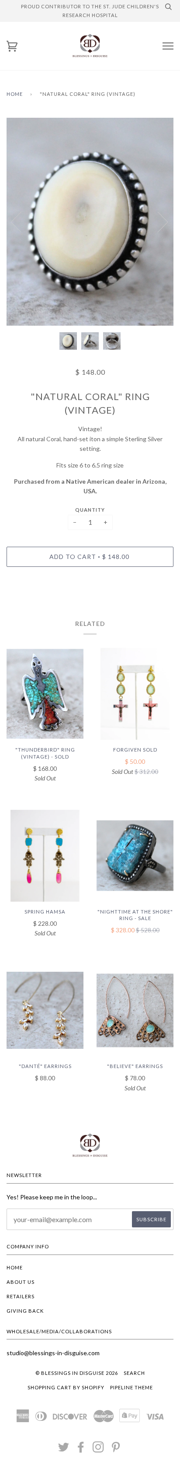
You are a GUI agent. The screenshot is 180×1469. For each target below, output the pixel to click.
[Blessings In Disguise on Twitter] (63, 1449)
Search (134, 1373)
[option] (90, 222)
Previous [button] (21, 221)
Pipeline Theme (131, 1387)
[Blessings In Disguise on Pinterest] (116, 1449)
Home (15, 94)
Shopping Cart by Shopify (66, 1387)
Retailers (21, 1296)
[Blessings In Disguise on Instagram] (98, 1449)
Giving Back (25, 1311)
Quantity (90, 510)
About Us (21, 1282)
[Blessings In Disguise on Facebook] (81, 1449)
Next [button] (157, 221)
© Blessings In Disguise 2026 (76, 1373)
